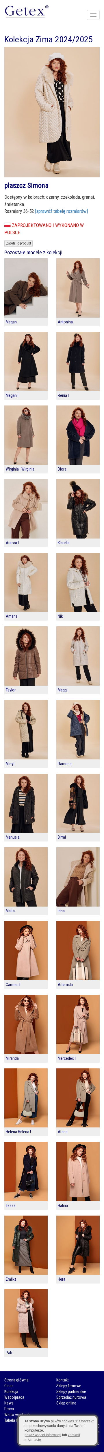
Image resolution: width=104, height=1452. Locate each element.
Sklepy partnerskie (71, 1391)
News (9, 1403)
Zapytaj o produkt (18, 243)
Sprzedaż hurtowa (71, 1397)
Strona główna (16, 1380)
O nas (9, 1385)
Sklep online (66, 1403)
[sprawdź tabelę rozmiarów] (61, 211)
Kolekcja (11, 1391)
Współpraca (14, 1397)
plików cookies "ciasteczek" (72, 1421)
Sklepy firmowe (68, 1385)
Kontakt (62, 1380)
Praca (9, 1408)
